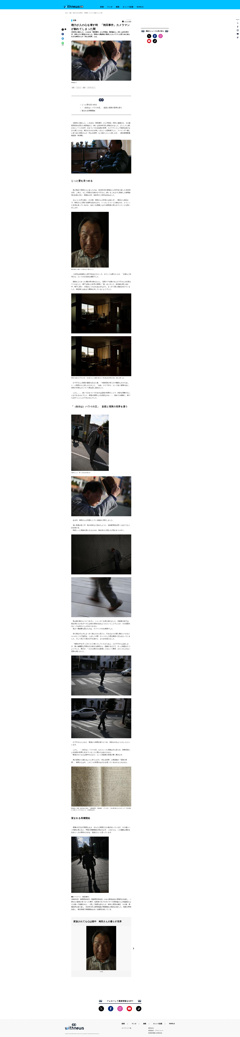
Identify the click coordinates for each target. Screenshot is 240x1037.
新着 (102, 7)
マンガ (109, 7)
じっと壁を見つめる (89, 105)
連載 (117, 7)
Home (66, 12)
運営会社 (151, 1028)
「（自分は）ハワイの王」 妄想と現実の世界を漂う (102, 108)
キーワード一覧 (126, 1028)
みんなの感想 (127, 21)
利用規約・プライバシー (156, 1030)
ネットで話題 (128, 7)
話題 (70, 12)
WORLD (140, 7)
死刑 (73, 87)
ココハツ (78, 87)
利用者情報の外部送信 (155, 1033)
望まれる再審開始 (88, 111)
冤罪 (84, 87)
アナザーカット (91, 87)
